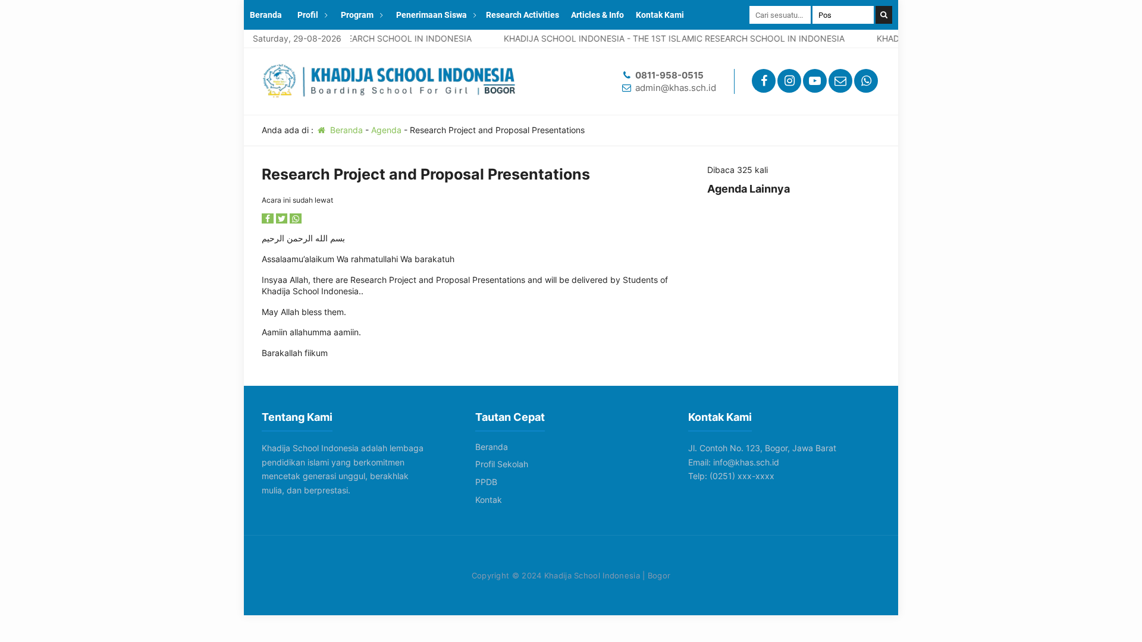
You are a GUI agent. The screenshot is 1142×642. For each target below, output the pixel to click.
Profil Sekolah (501, 464)
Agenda (386, 130)
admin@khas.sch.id (675, 87)
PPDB (486, 482)
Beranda (266, 15)
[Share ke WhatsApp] (296, 218)
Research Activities (522, 15)
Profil (307, 15)
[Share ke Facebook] (269, 218)
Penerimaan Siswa (431, 15)
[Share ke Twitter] (283, 218)
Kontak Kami (660, 15)
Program (357, 15)
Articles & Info (597, 15)
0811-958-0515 (669, 75)
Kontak (488, 500)
